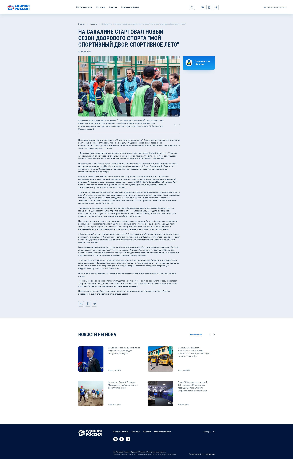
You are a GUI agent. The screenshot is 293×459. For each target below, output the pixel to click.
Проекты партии (84, 7)
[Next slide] (179, 125)
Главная (81, 24)
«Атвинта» (210, 454)
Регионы (100, 7)
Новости (113, 7)
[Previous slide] (174, 125)
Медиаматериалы (130, 7)
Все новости (196, 334)
